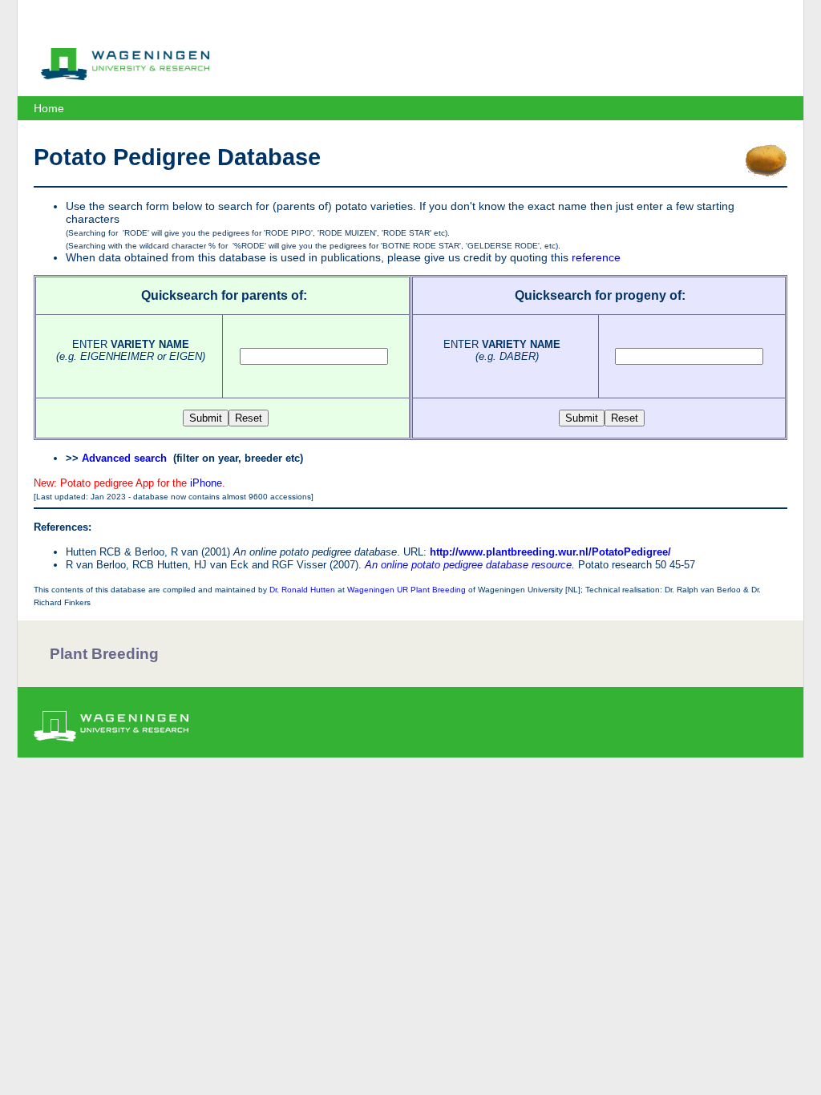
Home (49, 108)
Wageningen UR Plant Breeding (406, 589)
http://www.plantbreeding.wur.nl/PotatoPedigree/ (550, 552)
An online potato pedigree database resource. (470, 565)
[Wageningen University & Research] (125, 76)
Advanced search (124, 458)
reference (596, 257)
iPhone (206, 483)
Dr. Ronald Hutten (302, 589)
